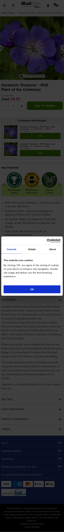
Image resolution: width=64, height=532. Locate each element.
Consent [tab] (11, 249)
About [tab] (52, 249)
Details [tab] (32, 249)
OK (32, 289)
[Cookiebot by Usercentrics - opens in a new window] (46, 241)
